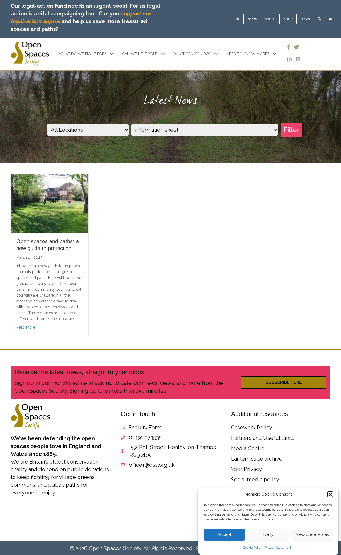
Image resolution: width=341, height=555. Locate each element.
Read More (25, 327)
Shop (288, 19)
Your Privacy (246, 469)
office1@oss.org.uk (152, 465)
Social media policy (255, 479)
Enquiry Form (144, 427)
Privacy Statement (278, 548)
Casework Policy (251, 427)
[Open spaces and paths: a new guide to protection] (49, 203)
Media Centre (248, 448)
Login (305, 19)
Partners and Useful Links (263, 438)
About (270, 19)
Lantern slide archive (256, 459)
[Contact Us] (330, 19)
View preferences (312, 534)
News (252, 19)
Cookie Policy (252, 548)
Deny (268, 534)
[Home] (237, 19)
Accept (224, 534)
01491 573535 (145, 437)
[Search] (319, 19)
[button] (330, 494)
